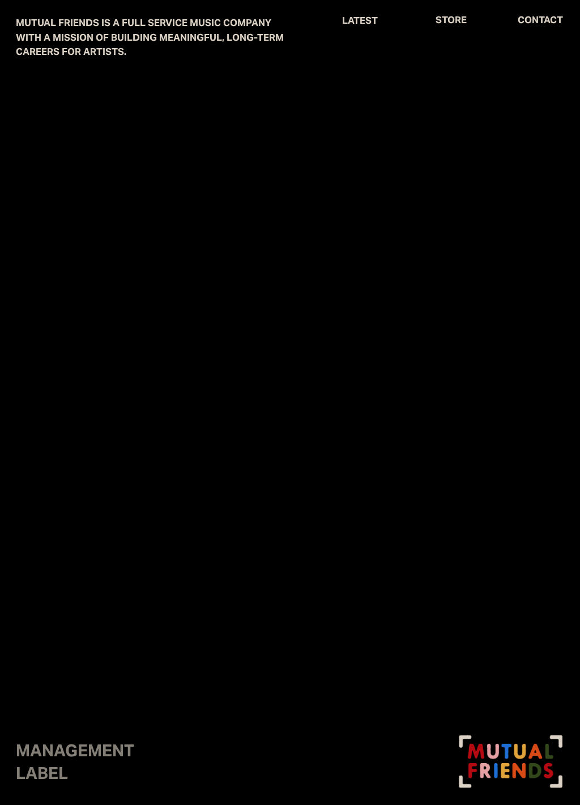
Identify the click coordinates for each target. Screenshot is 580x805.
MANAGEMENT (75, 752)
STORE (451, 20)
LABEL (42, 775)
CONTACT (540, 20)
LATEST (360, 20)
